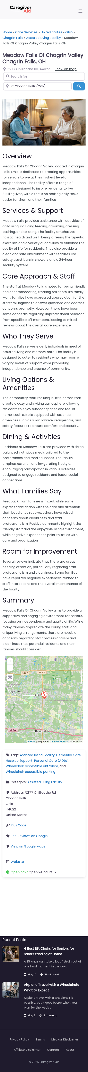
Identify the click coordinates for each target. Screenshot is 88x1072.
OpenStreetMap (59, 741)
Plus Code (18, 825)
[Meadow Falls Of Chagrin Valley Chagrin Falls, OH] (44, 695)
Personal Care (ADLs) (51, 760)
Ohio (69, 32)
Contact (53, 1050)
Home (7, 32)
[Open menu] (80, 11)
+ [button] (10, 661)
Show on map (66, 69)
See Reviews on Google (29, 836)
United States (51, 32)
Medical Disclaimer (64, 1039)
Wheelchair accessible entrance (32, 766)
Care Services (26, 32)
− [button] (10, 667)
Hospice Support (19, 760)
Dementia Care (68, 755)
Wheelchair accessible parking (30, 771)
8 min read (50, 1015)
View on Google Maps (28, 846)
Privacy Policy (19, 1039)
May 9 (31, 1015)
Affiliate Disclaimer (27, 1050)
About (70, 1050)
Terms (40, 1039)
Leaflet (31, 741)
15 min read (51, 974)
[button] (44, 872)
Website (17, 861)
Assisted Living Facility (43, 37)
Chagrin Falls (12, 37)
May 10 (32, 974)
